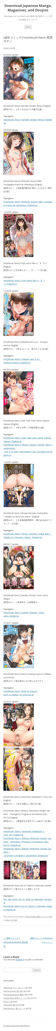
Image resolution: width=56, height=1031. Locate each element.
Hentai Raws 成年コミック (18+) (38, 916)
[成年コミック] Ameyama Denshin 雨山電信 (15, 942)
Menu (28, 27)
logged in (20, 959)
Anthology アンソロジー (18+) (15, 987)
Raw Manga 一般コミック (14, 1008)
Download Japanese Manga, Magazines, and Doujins (28, 7)
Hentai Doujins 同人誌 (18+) (15, 991)
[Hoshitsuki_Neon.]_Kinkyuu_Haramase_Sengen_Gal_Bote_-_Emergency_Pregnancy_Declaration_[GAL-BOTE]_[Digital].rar (27, 842)
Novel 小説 (8, 1001)
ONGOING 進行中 (10, 1005)
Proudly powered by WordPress (16, 1026)
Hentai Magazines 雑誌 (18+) (15, 994)
